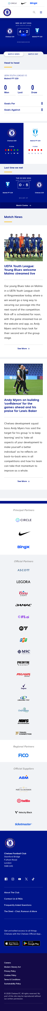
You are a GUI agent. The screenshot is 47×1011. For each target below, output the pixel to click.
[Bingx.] (33, 3)
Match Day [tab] (33, 54)
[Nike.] (23, 3)
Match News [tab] (14, 54)
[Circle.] (13, 3)
